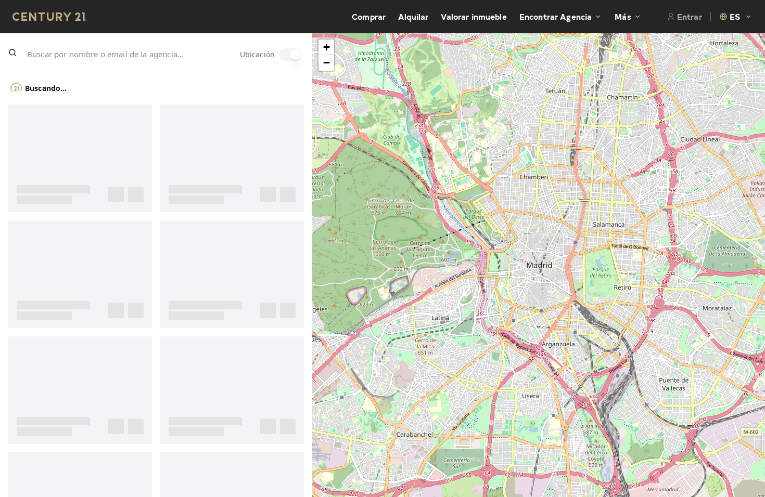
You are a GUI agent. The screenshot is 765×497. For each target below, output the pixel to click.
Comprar (369, 16)
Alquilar (413, 16)
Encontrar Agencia (555, 16)
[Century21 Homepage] (49, 16)
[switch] (290, 54)
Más (623, 16)
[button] (326, 47)
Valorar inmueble (473, 16)
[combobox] (736, 16)
